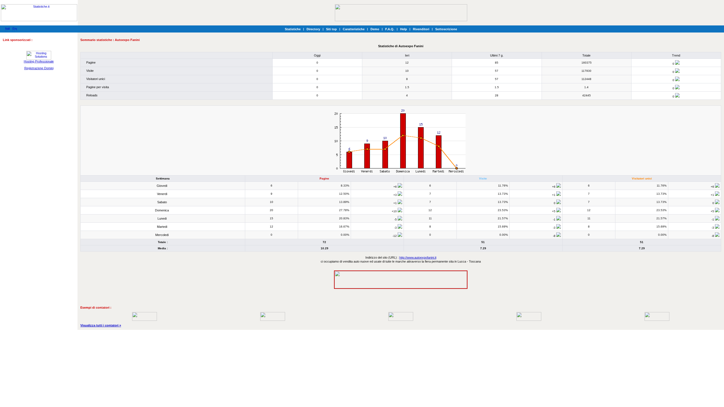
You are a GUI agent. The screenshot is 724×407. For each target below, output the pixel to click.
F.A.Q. (389, 29)
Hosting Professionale (39, 61)
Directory (313, 29)
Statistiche (293, 29)
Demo (374, 29)
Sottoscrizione (446, 29)
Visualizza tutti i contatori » (100, 325)
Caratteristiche (354, 29)
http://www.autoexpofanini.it (417, 257)
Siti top (331, 29)
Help (403, 29)
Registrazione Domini (38, 68)
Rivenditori (421, 29)
